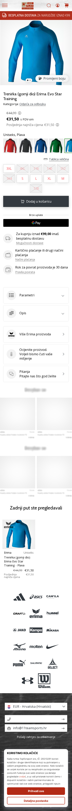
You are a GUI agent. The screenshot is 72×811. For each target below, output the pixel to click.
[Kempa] (36, 630)
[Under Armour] (27, 680)
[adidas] (19, 597)
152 (63, 168)
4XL (22, 168)
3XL (9, 168)
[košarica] (66, 5)
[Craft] (19, 613)
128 (36, 188)
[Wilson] (44, 680)
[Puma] (19, 663)
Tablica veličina (59, 159)
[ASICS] (36, 597)
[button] (36, 295)
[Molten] (36, 646)
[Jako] (19, 630)
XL (49, 178)
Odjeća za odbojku (32, 104)
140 (49, 168)
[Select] (52, 663)
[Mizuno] (19, 646)
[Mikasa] (52, 630)
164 (9, 178)
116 (36, 168)
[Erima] (36, 613)
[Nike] (52, 646)
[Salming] (36, 663)
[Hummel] (52, 613)
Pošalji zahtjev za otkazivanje (36, 737)
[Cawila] (52, 597)
